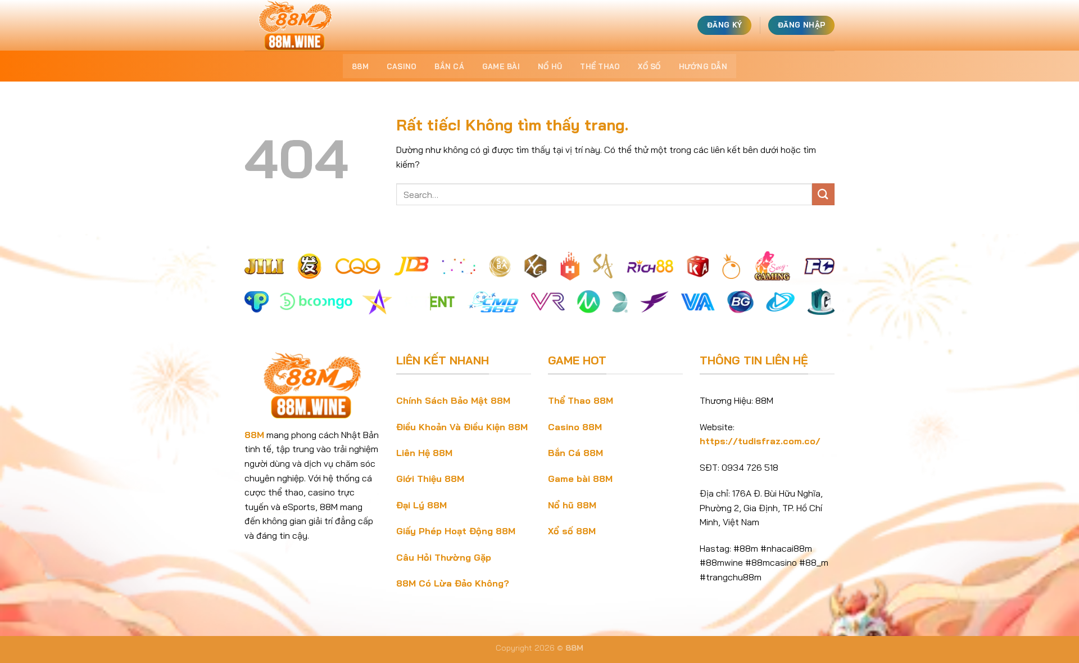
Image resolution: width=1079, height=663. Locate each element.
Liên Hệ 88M (424, 452)
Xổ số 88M (572, 530)
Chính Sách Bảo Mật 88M (453, 400)
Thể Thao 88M (580, 400)
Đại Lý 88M (421, 505)
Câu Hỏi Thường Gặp (443, 557)
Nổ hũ (550, 66)
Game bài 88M (580, 478)
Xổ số (649, 66)
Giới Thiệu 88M (430, 478)
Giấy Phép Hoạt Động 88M (455, 530)
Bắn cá (449, 66)
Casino (402, 66)
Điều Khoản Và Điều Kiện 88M (462, 426)
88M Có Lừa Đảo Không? (452, 583)
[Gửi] (823, 194)
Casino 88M (575, 426)
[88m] (300, 25)
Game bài (501, 66)
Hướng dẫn (703, 66)
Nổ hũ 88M (572, 505)
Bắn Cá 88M (575, 452)
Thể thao (600, 66)
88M (360, 66)
